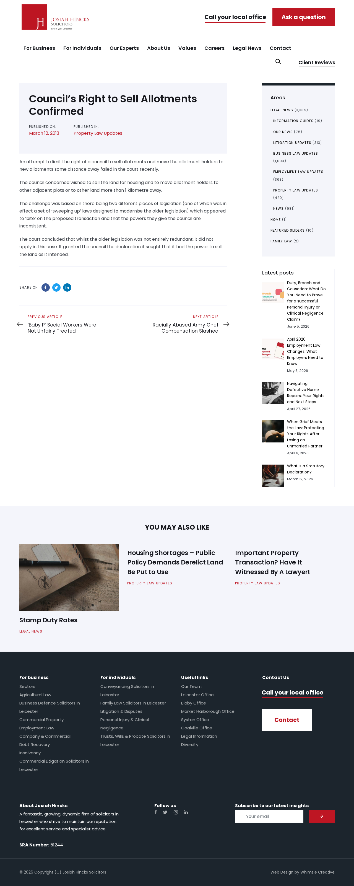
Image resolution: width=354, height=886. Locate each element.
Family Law (281, 241)
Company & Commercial (45, 736)
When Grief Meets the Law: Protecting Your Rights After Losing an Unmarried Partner (305, 434)
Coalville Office (196, 728)
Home (275, 219)
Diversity (189, 744)
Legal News (281, 110)
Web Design (281, 872)
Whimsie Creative (317, 872)
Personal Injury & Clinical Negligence (124, 724)
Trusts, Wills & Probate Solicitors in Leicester (135, 740)
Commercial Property (41, 719)
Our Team (191, 686)
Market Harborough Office (208, 711)
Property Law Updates (98, 133)
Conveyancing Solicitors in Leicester (127, 690)
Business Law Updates (295, 153)
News (278, 208)
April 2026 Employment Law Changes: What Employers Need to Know (305, 351)
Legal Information (199, 736)
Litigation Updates (292, 142)
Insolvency (30, 753)
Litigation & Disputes (121, 711)
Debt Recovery (34, 744)
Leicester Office (197, 695)
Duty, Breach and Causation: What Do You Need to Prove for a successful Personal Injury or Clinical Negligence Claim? (306, 301)
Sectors (27, 686)
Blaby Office (193, 703)
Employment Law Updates (298, 171)
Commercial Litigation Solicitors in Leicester (54, 765)
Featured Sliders (287, 230)
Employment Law (36, 728)
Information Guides (293, 120)
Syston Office (195, 719)
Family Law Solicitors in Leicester (133, 703)
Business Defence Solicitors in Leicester (49, 707)
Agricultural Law (35, 695)
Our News (283, 131)
